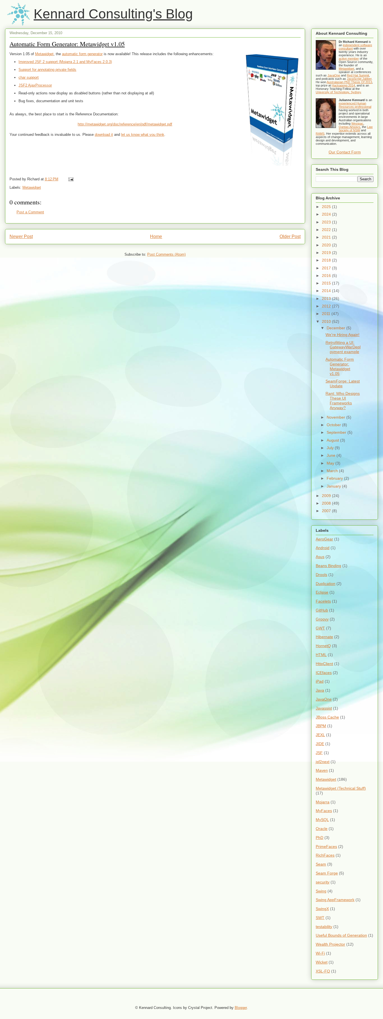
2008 (327, 503)
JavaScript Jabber (359, 78)
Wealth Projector (330, 944)
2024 (327, 214)
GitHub (322, 610)
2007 (327, 511)
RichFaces (325, 855)
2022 (327, 229)
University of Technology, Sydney (338, 92)
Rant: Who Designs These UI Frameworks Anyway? (343, 400)
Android (322, 547)
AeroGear (324, 539)
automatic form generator (82, 54)
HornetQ (323, 645)
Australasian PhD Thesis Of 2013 (349, 82)
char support (29, 77)
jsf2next (322, 761)
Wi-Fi (320, 953)
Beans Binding (328, 565)
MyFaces (324, 810)
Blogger (241, 1008)
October (334, 425)
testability (324, 926)
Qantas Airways (349, 127)
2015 (327, 283)
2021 (327, 237)
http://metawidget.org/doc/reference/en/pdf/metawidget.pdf (125, 124)
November (336, 417)
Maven (322, 770)
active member (349, 58)
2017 (327, 268)
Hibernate (324, 637)
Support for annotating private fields (47, 69)
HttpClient (324, 663)
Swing (321, 891)
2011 (326, 313)
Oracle (321, 828)
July (331, 448)
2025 (327, 206)
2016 (327, 275)
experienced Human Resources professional (355, 105)
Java (320, 690)
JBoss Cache (327, 717)
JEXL (320, 735)
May (331, 463)
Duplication (325, 583)
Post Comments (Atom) (166, 254)
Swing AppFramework (335, 899)
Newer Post (21, 236)
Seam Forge (327, 873)
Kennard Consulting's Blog (113, 13)
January (334, 486)
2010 (327, 321)
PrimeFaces (326, 846)
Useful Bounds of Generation (341, 935)
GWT (320, 628)
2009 (327, 495)
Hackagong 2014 (343, 85)
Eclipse (322, 592)
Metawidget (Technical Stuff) (341, 788)
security (322, 882)
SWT (320, 917)
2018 (327, 260)
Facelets (323, 601)
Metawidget (44, 54)
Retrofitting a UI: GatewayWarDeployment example (343, 347)
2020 (327, 245)
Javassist (324, 708)
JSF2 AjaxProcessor (35, 85)
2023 (327, 222)
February (335, 478)
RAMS (320, 133)
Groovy (322, 619)
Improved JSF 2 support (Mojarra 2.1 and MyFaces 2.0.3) (65, 62)
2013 (327, 298)
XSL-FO (323, 971)
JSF (319, 752)
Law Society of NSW (356, 128)
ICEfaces (324, 672)
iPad (320, 681)
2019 (327, 252)
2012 (327, 306)
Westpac (357, 123)
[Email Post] (70, 179)
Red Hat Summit (358, 75)
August (333, 440)
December (336, 328)
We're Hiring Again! (342, 334)
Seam (321, 864)
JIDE (320, 743)
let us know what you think (142, 134)
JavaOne (333, 75)
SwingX (322, 908)
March (333, 470)
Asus (320, 556)
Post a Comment (30, 212)
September (337, 432)
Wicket (321, 962)
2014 (327, 290)
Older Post (290, 236)
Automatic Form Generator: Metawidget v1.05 (67, 44)
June (331, 455)
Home (156, 236)
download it (104, 134)
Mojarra (322, 802)
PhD (319, 837)
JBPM (321, 726)
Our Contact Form (345, 152)
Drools (321, 574)
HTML (321, 654)
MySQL (322, 819)
